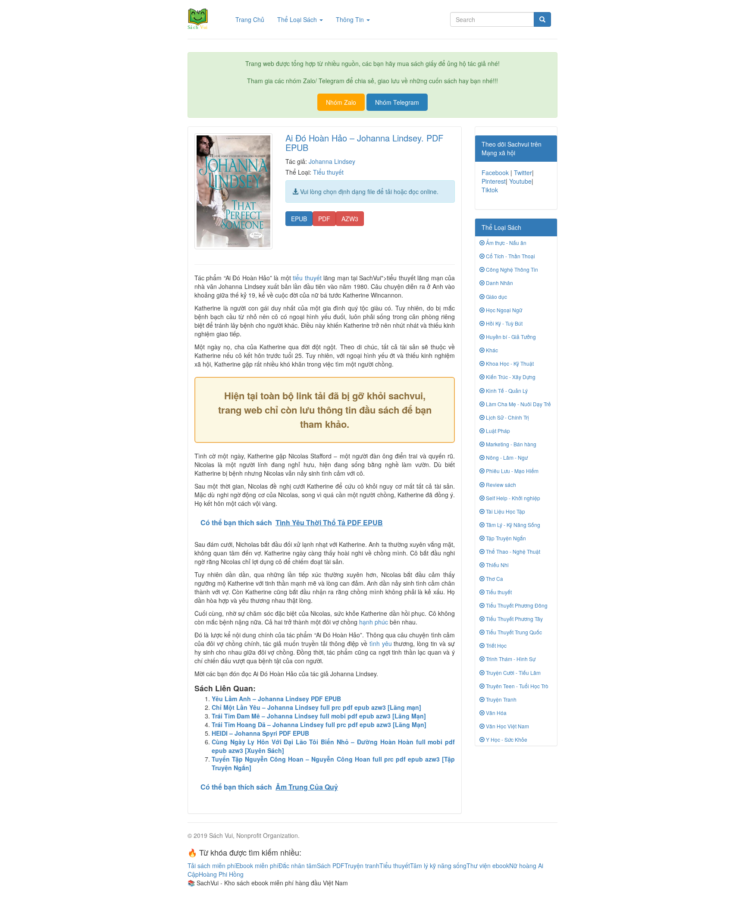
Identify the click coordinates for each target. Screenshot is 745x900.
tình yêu (380, 643)
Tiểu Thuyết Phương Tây (514, 618)
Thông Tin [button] (351, 19)
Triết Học (496, 645)
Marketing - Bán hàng (510, 444)
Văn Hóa (496, 712)
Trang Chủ (253, 19)
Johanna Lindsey (332, 161)
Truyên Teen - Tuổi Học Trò (516, 686)
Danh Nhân (499, 282)
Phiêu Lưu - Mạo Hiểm (511, 470)
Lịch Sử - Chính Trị (507, 417)
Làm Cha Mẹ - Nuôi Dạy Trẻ (518, 404)
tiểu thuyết (307, 277)
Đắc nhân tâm (298, 865)
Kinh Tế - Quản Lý (506, 390)
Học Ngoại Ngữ (503, 310)
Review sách (500, 484)
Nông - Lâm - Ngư (506, 457)
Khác (491, 350)
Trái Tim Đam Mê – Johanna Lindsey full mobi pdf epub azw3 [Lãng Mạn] (319, 716)
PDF (324, 218)
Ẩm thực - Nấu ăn (505, 242)
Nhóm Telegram (397, 102)
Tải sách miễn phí (212, 865)
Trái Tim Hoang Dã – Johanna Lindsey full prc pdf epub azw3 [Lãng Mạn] (319, 724)
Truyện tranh (361, 865)
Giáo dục (496, 296)
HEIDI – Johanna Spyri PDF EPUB (260, 733)
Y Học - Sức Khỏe (506, 739)
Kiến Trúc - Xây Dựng (510, 376)
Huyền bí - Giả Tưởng (510, 336)
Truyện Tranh (500, 699)
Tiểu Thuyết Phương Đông (516, 605)
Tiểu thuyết (328, 172)
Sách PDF (330, 865)
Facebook (495, 172)
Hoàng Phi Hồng (221, 874)
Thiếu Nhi (497, 564)
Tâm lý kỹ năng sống (438, 865)
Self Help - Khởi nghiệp (512, 498)
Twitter (523, 172)
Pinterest (494, 181)
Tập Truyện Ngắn (505, 538)
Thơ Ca (494, 578)
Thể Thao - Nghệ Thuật (512, 551)
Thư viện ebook (487, 865)
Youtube (520, 181)
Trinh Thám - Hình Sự (510, 658)
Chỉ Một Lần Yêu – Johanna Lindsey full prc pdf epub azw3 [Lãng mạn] (316, 707)
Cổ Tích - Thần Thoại (510, 256)
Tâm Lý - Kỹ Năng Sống (512, 524)
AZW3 (349, 218)
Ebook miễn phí (257, 865)
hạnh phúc (373, 622)
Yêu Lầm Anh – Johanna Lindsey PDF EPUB (276, 698)
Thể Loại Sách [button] (298, 19)
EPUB (299, 218)
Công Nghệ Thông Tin (511, 269)
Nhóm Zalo (341, 102)
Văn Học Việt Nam (507, 726)
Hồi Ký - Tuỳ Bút (504, 323)
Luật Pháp (497, 430)
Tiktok (490, 189)
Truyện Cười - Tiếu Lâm (513, 672)
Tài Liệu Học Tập (505, 511)
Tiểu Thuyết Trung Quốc (513, 632)
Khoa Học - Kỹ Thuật (509, 363)
